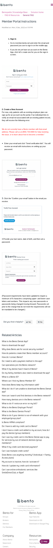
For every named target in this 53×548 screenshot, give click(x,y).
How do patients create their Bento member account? (25, 353)
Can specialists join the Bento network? (19, 365)
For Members (8, 527)
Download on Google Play (39, 523)
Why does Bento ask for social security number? (23, 349)
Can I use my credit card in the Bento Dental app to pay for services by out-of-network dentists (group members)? (25, 440)
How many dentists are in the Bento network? (21, 399)
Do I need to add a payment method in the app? (22, 361)
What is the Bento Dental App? (15, 341)
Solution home (37, 12)
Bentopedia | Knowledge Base (14, 12)
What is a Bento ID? (10, 376)
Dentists (6, 523)
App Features (34, 517)
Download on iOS (35, 520)
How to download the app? (13, 345)
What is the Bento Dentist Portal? (16, 411)
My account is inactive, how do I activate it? (20, 461)
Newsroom (7, 543)
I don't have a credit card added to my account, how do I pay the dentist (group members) (26, 431)
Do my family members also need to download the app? (26, 373)
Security (32, 546)
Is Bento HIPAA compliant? (13, 422)
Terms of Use (30, 510)
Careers (5, 546)
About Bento (7, 539)
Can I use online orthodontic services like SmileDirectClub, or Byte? (19, 471)
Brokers (6, 520)
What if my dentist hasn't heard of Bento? (19, 369)
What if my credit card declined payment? (20, 447)
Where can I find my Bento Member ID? (19, 380)
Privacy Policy (22, 510)
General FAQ (28, 15)
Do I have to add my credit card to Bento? (19, 426)
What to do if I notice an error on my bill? (19, 403)
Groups (5, 517)
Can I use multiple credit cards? (15, 450)
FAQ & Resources (12, 15)
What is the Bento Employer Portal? (17, 407)
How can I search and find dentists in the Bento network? (26, 395)
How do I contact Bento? (12, 357)
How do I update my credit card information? (21, 465)
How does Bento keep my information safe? (20, 384)
